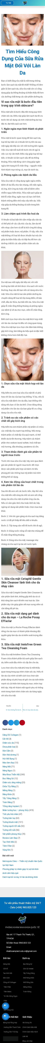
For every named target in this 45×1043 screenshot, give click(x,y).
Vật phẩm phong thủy (11, 834)
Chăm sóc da (8, 743)
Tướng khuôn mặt (10, 822)
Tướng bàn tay (8, 818)
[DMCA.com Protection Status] (10, 1038)
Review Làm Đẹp (9, 838)
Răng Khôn (7, 794)
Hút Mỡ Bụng (8, 759)
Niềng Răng (7, 790)
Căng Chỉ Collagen (10, 735)
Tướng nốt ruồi (8, 830)
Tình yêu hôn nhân (10, 814)
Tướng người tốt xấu (11, 826)
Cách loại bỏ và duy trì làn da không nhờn (20, 877)
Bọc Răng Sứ (8, 778)
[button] (37, 3)
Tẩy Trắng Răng (9, 798)
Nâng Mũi (6, 766)
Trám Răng (7, 802)
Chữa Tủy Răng (9, 786)
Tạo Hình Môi (8, 842)
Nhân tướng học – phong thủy (15, 810)
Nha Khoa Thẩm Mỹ (11, 774)
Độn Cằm (6, 751)
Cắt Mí (5, 739)
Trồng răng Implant (10, 806)
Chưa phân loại (8, 747)
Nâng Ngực (7, 770)
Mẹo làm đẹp (8, 762)
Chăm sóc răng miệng (11, 782)
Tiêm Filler (7, 846)
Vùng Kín (6, 850)
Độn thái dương (9, 755)
